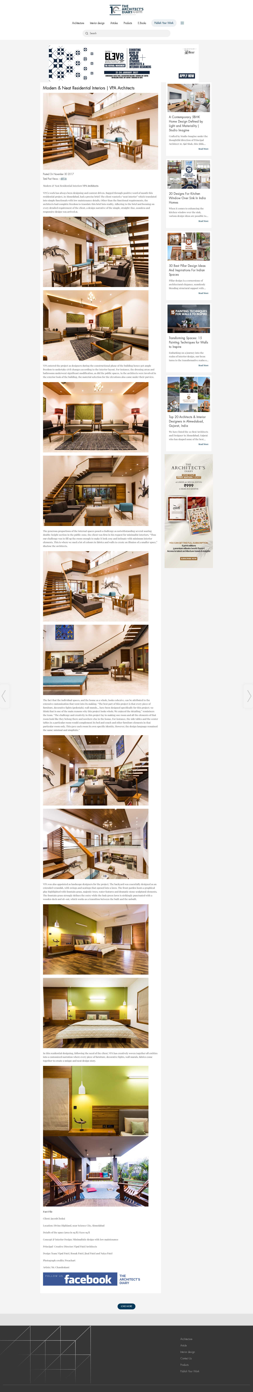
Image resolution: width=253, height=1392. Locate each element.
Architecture (78, 23)
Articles (114, 23)
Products (128, 23)
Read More (203, 148)
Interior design (97, 23)
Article (183, 1345)
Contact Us (186, 1358)
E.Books (142, 23)
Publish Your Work (163, 23)
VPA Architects (90, 185)
